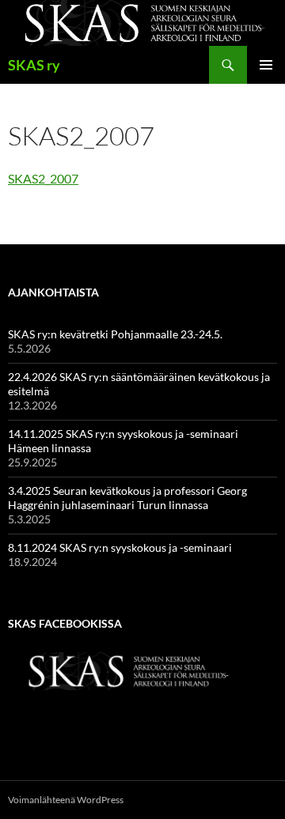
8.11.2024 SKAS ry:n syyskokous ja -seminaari (120, 547)
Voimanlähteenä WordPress (66, 800)
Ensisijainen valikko (266, 65)
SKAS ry (34, 65)
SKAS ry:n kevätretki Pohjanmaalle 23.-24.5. (115, 334)
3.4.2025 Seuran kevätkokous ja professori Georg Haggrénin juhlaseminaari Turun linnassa (127, 497)
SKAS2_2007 (43, 178)
